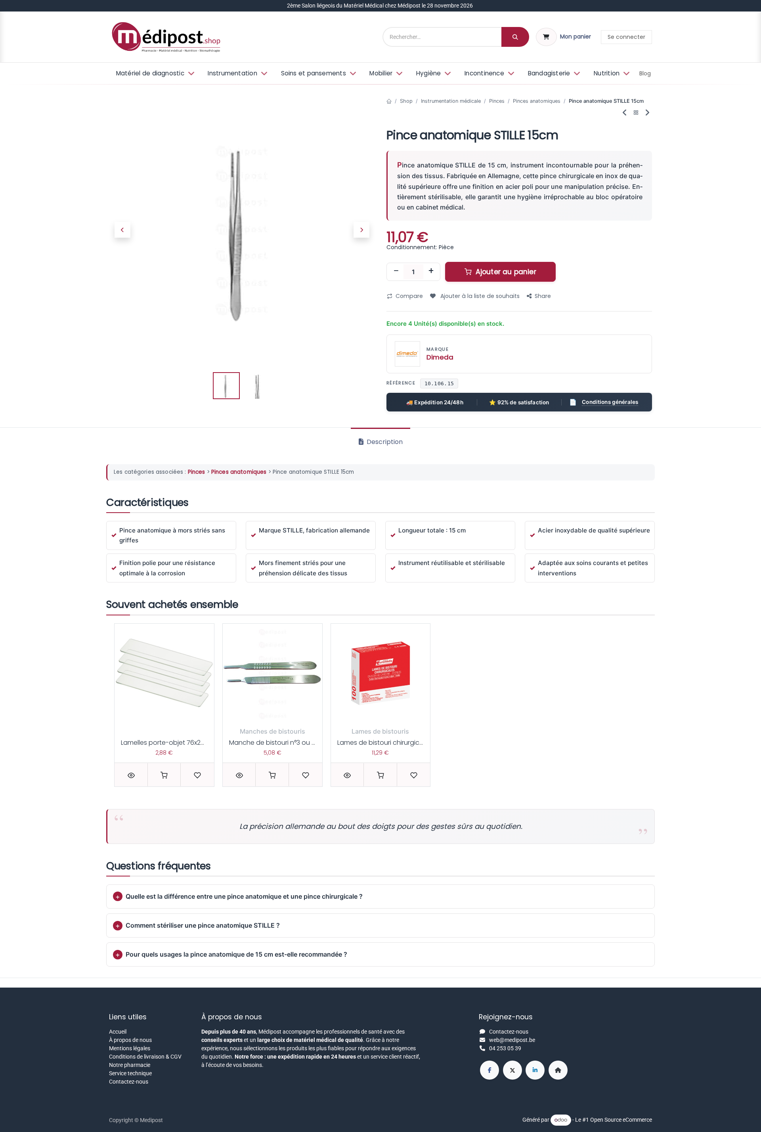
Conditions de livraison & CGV (145, 1056)
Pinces (497, 101)
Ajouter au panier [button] (505, 272)
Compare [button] (409, 296)
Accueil (117, 1031)
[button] (122, 230)
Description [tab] (384, 441)
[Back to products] (636, 113)
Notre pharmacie (129, 1065)
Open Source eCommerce (621, 1120)
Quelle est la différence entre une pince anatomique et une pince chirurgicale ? (244, 896)
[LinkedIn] (535, 1070)
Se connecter (626, 37)
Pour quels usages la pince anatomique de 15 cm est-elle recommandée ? (236, 954)
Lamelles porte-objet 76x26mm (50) (176, 742)
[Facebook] (489, 1070)
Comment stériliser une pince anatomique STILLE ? (203, 925)
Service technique (130, 1073)
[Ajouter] (431, 271)
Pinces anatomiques (536, 101)
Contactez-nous (128, 1081)
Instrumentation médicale (451, 101)
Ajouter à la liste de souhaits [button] (479, 296)
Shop (406, 101)
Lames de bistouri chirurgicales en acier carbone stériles (423, 742)
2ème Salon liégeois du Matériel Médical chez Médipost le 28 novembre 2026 (380, 5)
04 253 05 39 (505, 1048)
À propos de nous (130, 1040)
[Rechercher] (515, 37)
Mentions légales (129, 1048)
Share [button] (543, 296)
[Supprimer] (396, 271)
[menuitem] (154, 74)
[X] (512, 1070)
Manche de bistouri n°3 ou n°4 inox (282, 742)
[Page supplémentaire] (558, 1070)
